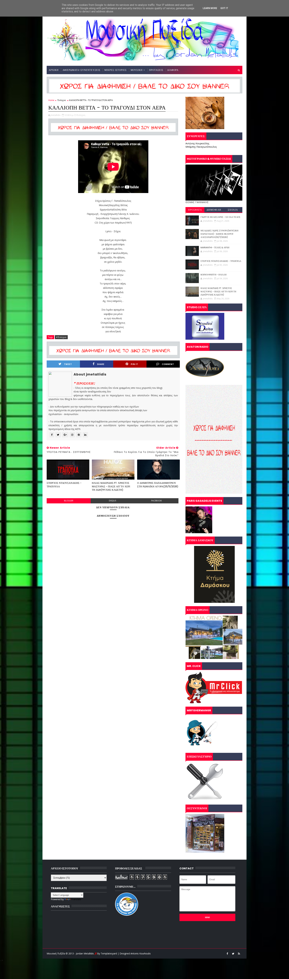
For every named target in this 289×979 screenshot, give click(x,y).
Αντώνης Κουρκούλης (197, 143)
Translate (76, 899)
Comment (168, 364)
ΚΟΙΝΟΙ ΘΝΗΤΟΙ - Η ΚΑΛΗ (213, 274)
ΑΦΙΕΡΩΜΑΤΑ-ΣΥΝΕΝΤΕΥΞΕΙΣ (81, 70)
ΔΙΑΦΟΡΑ (172, 70)
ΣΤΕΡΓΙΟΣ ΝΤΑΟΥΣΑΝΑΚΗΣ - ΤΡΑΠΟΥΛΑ (64, 484)
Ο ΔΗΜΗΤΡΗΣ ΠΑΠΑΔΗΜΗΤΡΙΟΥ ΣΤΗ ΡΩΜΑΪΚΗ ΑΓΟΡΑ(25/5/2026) (157, 484)
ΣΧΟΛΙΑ (233, 209)
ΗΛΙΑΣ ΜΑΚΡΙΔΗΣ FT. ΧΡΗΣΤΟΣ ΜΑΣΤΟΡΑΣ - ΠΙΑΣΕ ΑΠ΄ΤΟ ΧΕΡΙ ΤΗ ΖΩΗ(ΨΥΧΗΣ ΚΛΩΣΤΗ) (111, 486)
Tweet (68, 364)
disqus (112, 500)
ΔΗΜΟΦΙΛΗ (214, 209)
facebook (156, 500)
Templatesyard (109, 953)
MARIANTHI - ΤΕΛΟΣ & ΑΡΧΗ (215, 247)
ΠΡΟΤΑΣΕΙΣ (156, 70)
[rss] (239, 953)
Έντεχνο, (81, 115)
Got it (224, 8)
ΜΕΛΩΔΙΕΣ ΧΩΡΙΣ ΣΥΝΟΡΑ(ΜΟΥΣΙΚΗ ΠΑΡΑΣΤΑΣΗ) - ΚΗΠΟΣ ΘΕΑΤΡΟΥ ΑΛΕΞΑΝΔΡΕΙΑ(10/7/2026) (219, 234)
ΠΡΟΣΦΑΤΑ (195, 209)
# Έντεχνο (61, 337)
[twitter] (233, 953)
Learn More (210, 8)
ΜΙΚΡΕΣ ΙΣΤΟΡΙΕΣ (115, 70)
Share (100, 364)
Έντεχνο (62, 100)
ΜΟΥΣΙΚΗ (136, 70)
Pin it (134, 364)
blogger (68, 500)
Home (51, 100)
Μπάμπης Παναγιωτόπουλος (201, 146)
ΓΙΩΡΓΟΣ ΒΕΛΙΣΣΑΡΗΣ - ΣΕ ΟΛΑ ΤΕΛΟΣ (220, 217)
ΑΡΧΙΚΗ (54, 70)
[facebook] (227, 953)
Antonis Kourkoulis (140, 953)
